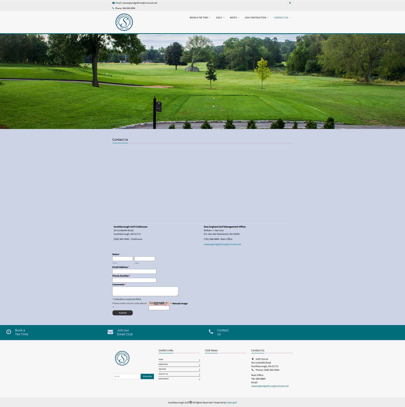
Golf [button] (219, 17)
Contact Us (163, 374)
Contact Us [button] (281, 17)
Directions (163, 364)
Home (161, 359)
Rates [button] (233, 17)
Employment (164, 379)
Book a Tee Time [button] (199, 17)
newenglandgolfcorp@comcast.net (139, 2)
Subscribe (147, 376)
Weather (162, 369)
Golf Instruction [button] (255, 17)
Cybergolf (232, 402)
